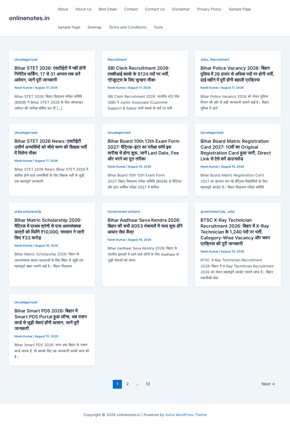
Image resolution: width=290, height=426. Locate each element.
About (63, 9)
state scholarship (27, 211)
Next (268, 383)
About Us (83, 9)
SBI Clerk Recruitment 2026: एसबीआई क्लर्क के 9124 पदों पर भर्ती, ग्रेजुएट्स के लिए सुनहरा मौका (139, 74)
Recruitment (117, 59)
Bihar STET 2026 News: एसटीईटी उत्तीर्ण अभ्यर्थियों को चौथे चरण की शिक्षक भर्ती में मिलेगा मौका (50, 147)
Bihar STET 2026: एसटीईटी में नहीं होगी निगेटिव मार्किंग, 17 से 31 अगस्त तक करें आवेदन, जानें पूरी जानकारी (50, 74)
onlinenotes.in (29, 17)
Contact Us (155, 9)
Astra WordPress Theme (186, 414)
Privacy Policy (209, 9)
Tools (158, 27)
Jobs (204, 59)
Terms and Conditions (127, 27)
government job (213, 211)
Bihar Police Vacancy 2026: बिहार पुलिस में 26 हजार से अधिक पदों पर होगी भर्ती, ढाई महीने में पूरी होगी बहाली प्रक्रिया (237, 74)
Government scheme (124, 211)
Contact (131, 9)
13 (148, 383)
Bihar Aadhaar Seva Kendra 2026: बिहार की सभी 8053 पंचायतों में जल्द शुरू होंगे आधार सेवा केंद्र (145, 226)
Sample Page (240, 9)
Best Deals (108, 9)
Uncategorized (25, 59)
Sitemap (94, 27)
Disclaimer (181, 9)
